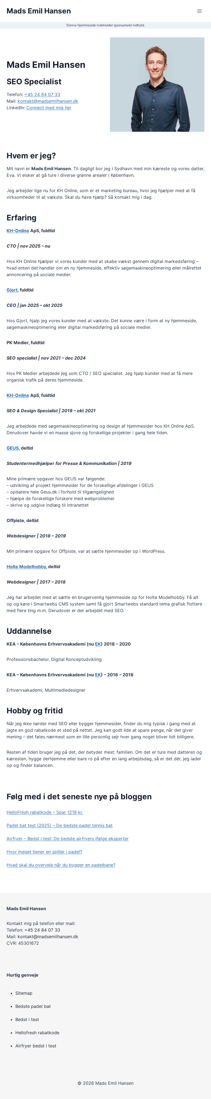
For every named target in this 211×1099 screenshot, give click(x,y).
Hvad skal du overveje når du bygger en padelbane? (61, 865)
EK (98, 644)
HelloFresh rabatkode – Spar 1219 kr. (45, 812)
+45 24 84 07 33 (42, 94)
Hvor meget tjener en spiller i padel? (44, 851)
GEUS (13, 448)
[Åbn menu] (199, 11)
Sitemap (23, 993)
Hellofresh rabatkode (37, 1032)
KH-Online (18, 230)
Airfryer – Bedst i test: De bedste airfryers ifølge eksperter (68, 838)
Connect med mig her (48, 107)
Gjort (12, 290)
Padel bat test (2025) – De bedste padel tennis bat (60, 825)
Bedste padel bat (33, 1006)
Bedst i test (27, 1019)
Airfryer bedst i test (35, 1045)
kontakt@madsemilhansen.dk (48, 101)
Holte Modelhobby (26, 566)
